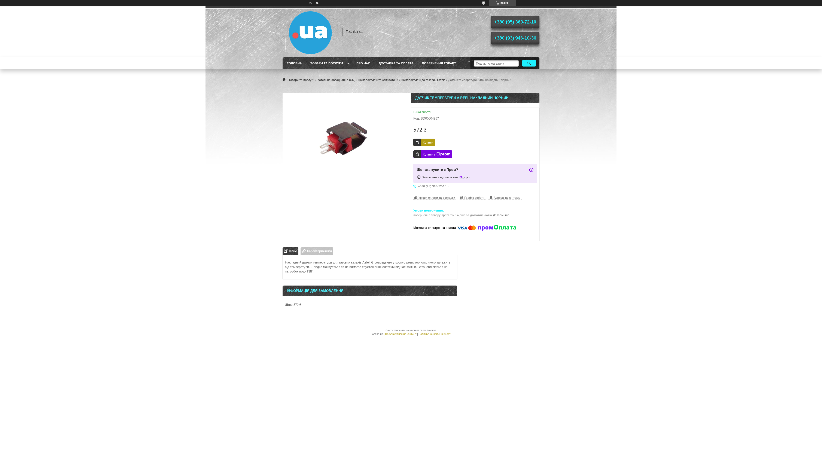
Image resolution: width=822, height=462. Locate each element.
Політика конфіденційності (434, 334)
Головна (294, 63)
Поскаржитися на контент (401, 334)
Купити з (429, 154)
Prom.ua (431, 330)
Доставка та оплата (396, 63)
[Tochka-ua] (310, 31)
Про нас (363, 63)
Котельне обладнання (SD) (336, 79)
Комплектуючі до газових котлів (423, 79)
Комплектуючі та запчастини (378, 79)
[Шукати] (529, 63)
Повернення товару (439, 63)
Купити (428, 142)
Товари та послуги (326, 63)
